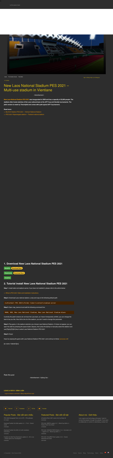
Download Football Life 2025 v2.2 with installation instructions (16, 430)
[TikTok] (29, 408)
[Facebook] (16, 408)
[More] (27, 384)
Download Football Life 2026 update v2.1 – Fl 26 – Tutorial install (19, 424)
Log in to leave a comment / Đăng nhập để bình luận (19, 393)
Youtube (44, 408)
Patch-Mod (20, 76)
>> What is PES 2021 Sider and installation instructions (21, 293)
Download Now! (17, 268)
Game (5, 76)
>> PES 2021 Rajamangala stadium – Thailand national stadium (24, 114)
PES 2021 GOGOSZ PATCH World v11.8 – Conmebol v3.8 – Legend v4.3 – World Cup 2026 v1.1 (56, 430)
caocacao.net (63, 339)
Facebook (21, 408)
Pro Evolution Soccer (12, 76)
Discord (10, 408)
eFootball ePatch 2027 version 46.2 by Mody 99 (53, 418)
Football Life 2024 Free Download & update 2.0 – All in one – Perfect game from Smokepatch (19, 437)
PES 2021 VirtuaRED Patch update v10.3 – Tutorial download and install (54, 437)
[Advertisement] (56, 21)
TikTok (33, 408)
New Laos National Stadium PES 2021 (16, 99)
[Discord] (5, 408)
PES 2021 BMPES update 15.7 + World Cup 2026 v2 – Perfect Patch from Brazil (55, 424)
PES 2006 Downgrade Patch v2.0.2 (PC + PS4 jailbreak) (18, 418)
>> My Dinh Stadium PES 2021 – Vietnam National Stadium (22, 112)
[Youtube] (39, 408)
